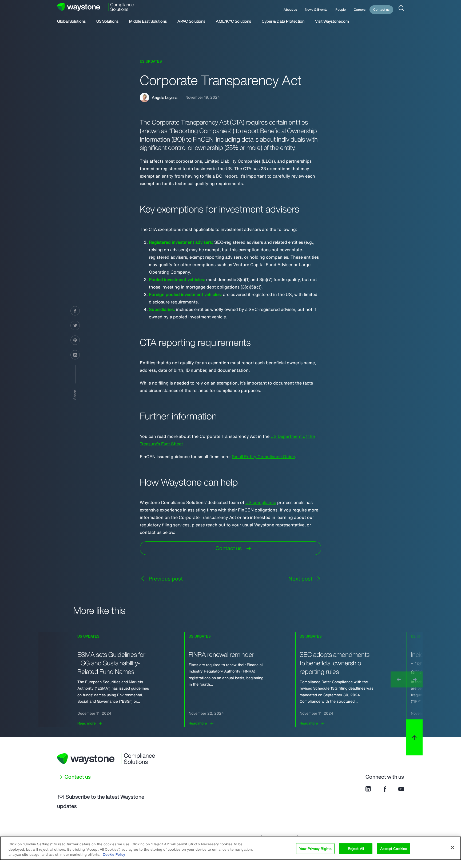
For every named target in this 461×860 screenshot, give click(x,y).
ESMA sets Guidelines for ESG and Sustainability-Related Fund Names (111, 663)
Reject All (356, 848)
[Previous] (399, 679)
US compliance (260, 502)
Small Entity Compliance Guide (263, 456)
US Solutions (107, 21)
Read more (86, 723)
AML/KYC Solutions (233, 21)
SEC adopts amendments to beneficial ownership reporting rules (334, 663)
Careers (359, 9)
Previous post (165, 578)
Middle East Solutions (148, 21)
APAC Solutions (191, 21)
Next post (301, 578)
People (340, 9)
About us (290, 9)
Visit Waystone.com (332, 21)
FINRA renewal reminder (221, 654)
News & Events (316, 9)
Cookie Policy (114, 854)
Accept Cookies (393, 848)
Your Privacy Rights (315, 848)
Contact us (381, 9)
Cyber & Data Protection (283, 21)
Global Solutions (71, 21)
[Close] (452, 847)
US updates (151, 61)
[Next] (415, 679)
